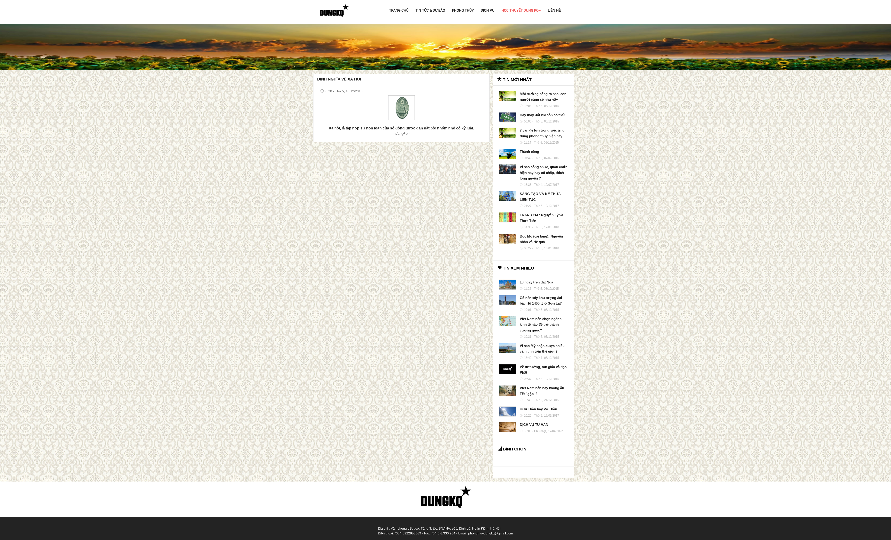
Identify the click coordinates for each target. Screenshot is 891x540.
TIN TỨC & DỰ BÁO (430, 10)
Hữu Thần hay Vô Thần (538, 409)
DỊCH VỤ (487, 10)
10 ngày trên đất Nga (536, 282)
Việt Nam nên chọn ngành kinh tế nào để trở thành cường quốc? (541, 324)
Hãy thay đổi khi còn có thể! (542, 115)
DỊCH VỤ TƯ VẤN (534, 425)
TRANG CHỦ (399, 10)
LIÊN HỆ (554, 10)
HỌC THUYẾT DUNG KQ (520, 10)
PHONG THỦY (463, 10)
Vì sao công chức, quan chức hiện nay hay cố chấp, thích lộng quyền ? (543, 172)
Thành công (529, 152)
